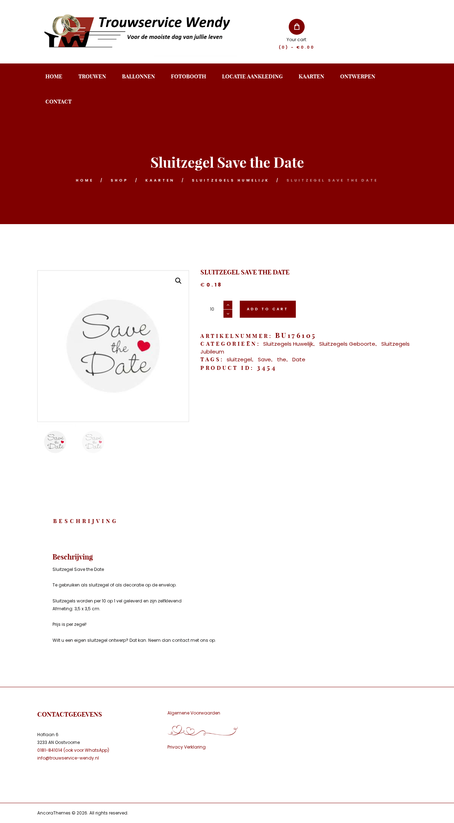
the (281, 359)
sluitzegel (239, 359)
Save (264, 359)
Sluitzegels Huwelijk (231, 180)
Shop (119, 180)
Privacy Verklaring (186, 747)
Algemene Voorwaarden (193, 713)
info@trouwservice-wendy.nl (68, 758)
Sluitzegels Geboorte (347, 343)
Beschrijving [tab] (85, 521)
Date (298, 359)
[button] (178, 280)
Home (85, 180)
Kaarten (160, 180)
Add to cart (268, 309)
